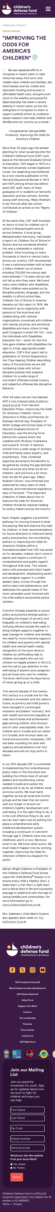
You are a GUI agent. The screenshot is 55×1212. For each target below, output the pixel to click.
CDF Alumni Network (27, 994)
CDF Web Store (28, 1042)
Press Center (27, 1030)
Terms (5, 1204)
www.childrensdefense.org (19, 905)
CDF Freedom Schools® (27, 982)
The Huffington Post (22, 920)
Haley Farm (27, 1000)
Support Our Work (27, 1006)
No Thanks (19, 1167)
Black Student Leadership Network (27, 988)
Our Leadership (27, 1018)
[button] (35, 57)
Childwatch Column (13, 25)
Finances (27, 1024)
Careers (27, 1012)
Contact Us (27, 1036)
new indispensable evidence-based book (25, 403)
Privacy (17, 1204)
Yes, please (19, 1164)
